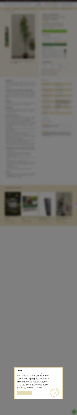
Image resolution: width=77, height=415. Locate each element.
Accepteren (24, 393)
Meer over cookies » (22, 396)
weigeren (24, 387)
